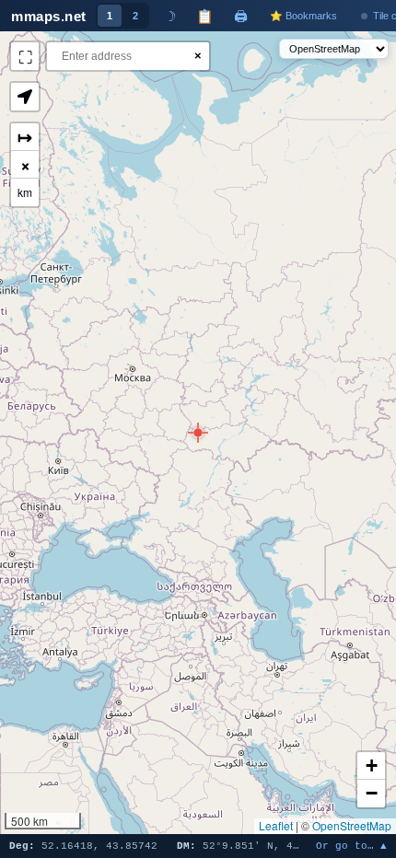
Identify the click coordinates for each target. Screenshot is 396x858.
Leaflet (276, 825)
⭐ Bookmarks (303, 15)
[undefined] (25, 56)
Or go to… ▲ (351, 846)
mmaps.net (49, 16)
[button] (198, 432)
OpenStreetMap (351, 825)
